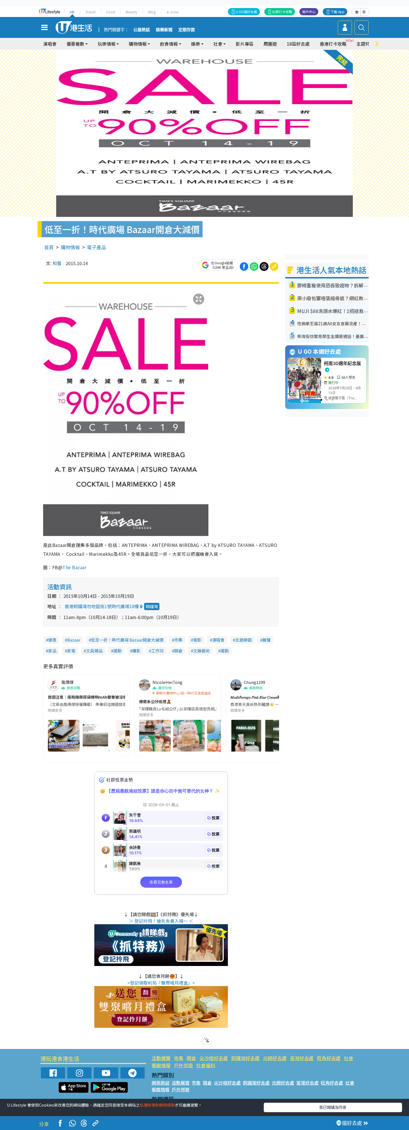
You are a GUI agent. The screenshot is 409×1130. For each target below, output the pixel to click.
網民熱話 (160, 1082)
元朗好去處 (275, 1058)
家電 (71, 651)
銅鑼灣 (152, 606)
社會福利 (205, 1065)
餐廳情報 (161, 1065)
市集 (178, 640)
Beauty (131, 11)
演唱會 (49, 43)
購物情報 (70, 247)
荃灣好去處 (302, 1058)
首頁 (49, 247)
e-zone (173, 11)
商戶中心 (309, 11)
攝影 (136, 651)
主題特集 (365, 43)
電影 (197, 640)
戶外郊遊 (183, 1065)
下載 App (337, 11)
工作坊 (157, 651)
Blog (152, 11)
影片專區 (244, 43)
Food (110, 11)
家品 (52, 651)
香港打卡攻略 (333, 43)
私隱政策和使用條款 (157, 1105)
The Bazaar (75, 567)
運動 (117, 651)
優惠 (52, 640)
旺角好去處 (329, 1058)
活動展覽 (161, 1058)
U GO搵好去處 (246, 11)
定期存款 (186, 30)
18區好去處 (298, 43)
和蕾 (57, 263)
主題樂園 (243, 640)
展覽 (266, 640)
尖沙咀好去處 (213, 1058)
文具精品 (94, 651)
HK (72, 11)
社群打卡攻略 (282, 11)
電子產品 (96, 247)
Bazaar (73, 640)
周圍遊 (270, 43)
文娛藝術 (201, 651)
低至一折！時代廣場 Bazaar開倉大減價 (127, 640)
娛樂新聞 (164, 30)
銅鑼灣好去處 (245, 1058)
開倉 (178, 651)
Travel (90, 11)
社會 (348, 1058)
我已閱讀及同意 (332, 1107)
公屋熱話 (141, 30)
